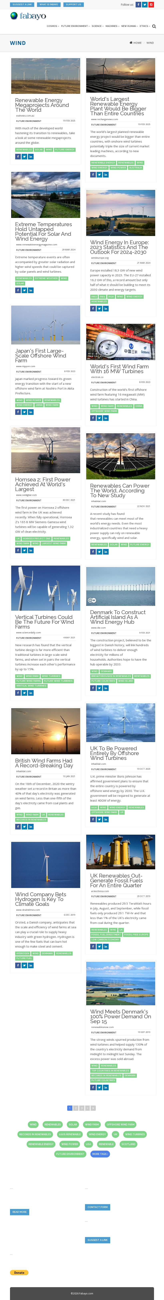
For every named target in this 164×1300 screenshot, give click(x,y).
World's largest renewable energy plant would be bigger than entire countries (118, 106)
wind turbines (51, 676)
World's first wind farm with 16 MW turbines (119, 368)
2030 (111, 296)
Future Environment (74, 26)
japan (39, 405)
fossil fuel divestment (106, 934)
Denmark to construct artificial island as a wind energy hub (118, 617)
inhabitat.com (98, 501)
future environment (70, 1154)
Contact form (98, 1207)
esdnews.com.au (25, 115)
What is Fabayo (49, 4)
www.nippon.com (25, 366)
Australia (135, 167)
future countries (103, 681)
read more (20, 1212)
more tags (99, 1154)
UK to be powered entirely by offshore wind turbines (114, 753)
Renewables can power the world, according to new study (119, 490)
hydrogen (22, 953)
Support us (73, 4)
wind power (118, 167)
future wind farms (28, 681)
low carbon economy (105, 939)
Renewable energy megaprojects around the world (42, 105)
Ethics (144, 26)
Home (137, 43)
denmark (106, 671)
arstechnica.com (100, 891)
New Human (128, 26)
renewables (24, 149)
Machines (112, 26)
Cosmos (52, 26)
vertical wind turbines (31, 685)
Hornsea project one (36, 538)
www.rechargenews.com (104, 119)
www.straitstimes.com (28, 909)
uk (18, 538)
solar (39, 149)
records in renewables (31, 819)
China (138, 406)
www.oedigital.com (26, 494)
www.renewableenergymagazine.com (36, 244)
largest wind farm (54, 543)
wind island (125, 681)
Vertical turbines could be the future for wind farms (44, 622)
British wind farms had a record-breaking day (44, 762)
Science (97, 26)
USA (88, 1144)
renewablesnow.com (102, 1027)
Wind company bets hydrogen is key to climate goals (40, 899)
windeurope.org (100, 257)
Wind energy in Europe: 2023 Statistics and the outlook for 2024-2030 (119, 247)
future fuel (24, 958)
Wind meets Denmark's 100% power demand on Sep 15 (120, 1016)
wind (49, 149)
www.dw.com (98, 627)
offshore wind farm (104, 411)
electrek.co (97, 377)
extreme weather (46, 278)
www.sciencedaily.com (28, 632)
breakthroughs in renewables (111, 676)
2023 (94, 296)
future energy (64, 149)
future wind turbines (58, 681)
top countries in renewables (110, 1070)
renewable (106, 1144)
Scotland (128, 1144)
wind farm (52, 405)
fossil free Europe (136, 934)
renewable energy (103, 162)
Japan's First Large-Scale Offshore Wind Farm (40, 355)
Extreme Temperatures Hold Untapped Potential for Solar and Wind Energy (43, 231)
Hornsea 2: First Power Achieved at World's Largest (42, 484)
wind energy (99, 167)
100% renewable (70, 1134)
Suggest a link (22, 4)
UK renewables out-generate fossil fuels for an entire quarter (116, 880)
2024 (102, 296)
